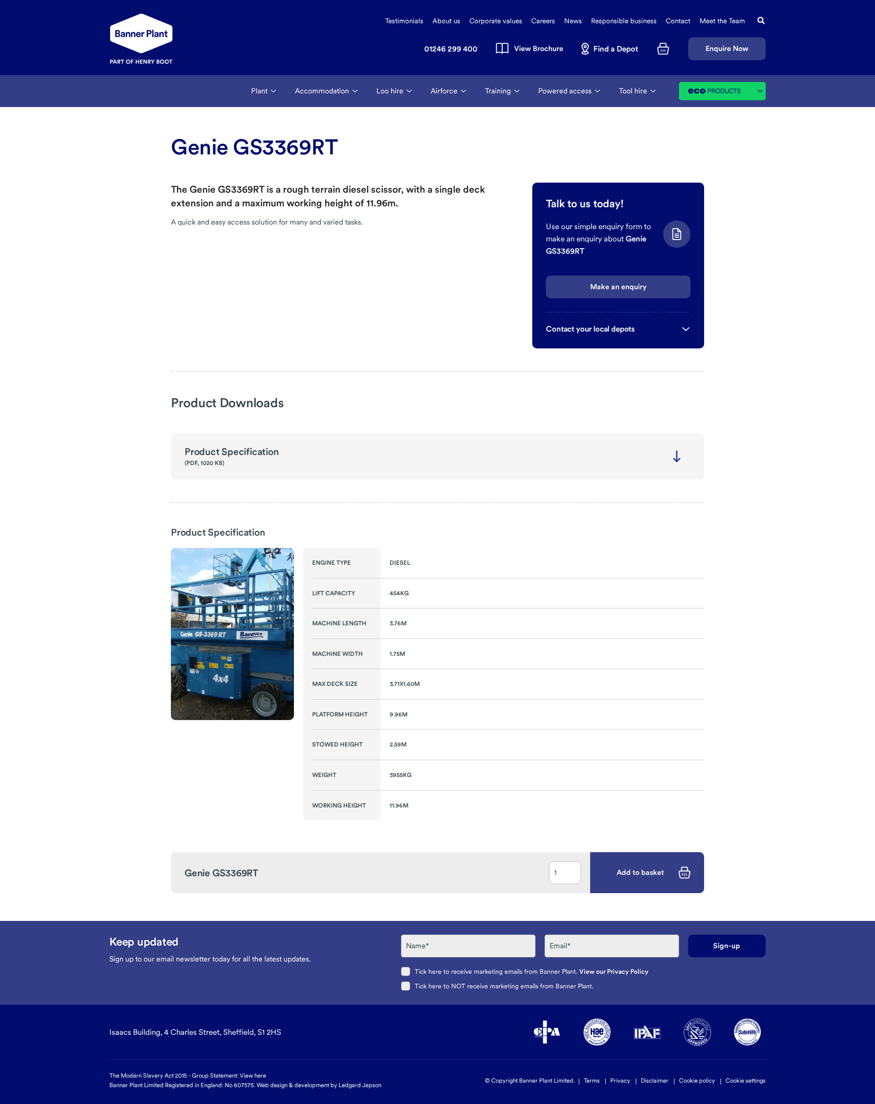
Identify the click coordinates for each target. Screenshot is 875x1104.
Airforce (444, 91)
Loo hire (389, 91)
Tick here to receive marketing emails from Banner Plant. (532, 971)
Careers (543, 21)
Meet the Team (722, 21)
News (573, 21)
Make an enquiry (618, 286)
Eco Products (727, 91)
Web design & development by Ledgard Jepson (319, 1085)
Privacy (620, 1080)
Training (498, 91)
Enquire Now (726, 48)
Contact (678, 21)
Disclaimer (655, 1080)
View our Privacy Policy (614, 971)
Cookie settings (746, 1080)
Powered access (565, 91)
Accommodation (322, 91)
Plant (259, 91)
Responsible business (624, 21)
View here (253, 1075)
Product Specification (232, 451)
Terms (592, 1080)
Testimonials (404, 21)
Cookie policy (697, 1080)
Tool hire (633, 91)
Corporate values (495, 21)
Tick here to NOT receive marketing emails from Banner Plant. (504, 986)
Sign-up (726, 945)
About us (446, 21)
